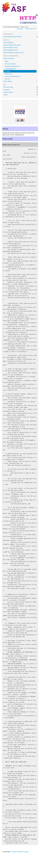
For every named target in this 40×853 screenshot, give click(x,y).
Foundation (6, 90)
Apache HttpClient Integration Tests (13, 52)
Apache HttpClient (8, 42)
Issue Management (10, 69)
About (6, 61)
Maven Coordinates (10, 64)
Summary (7, 79)
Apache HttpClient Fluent (10, 47)
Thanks (5, 95)
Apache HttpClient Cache (10, 50)
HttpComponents (30, 29)
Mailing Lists (8, 74)
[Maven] (20, 120)
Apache (19, 29)
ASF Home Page (8, 87)
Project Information (8, 58)
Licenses (7, 71)
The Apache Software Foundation (19, 852)
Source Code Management (12, 76)
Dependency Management (12, 66)
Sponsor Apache (8, 92)
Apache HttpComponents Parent (12, 36)
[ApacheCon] (20, 112)
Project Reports (7, 81)
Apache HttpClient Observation (12, 45)
